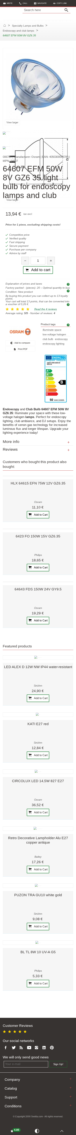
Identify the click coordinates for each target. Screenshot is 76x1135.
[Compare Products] (37, 1131)
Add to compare (22, 343)
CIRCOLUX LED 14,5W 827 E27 (38, 781)
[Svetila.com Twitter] (14, 1048)
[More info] (68, 442)
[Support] (70, 1096)
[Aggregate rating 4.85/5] (15, 1031)
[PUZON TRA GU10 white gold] (38, 886)
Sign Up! (58, 1064)
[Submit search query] (67, 10)
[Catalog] (70, 1088)
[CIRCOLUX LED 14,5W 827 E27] (38, 772)
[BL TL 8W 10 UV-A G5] (38, 943)
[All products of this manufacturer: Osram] (20, 331)
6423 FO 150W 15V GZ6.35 (38, 536)
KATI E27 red (38, 724)
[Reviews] (68, 450)
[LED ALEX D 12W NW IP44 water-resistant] (38, 658)
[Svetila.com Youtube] (29, 1048)
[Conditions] (70, 1105)
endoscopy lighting (53, 343)
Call (25, 3)
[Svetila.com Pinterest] (52, 1048)
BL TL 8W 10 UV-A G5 (38, 952)
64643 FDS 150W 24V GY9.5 (38, 589)
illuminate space (52, 330)
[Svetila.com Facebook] (6, 1048)
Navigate (42, 3)
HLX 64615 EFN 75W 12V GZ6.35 (38, 483)
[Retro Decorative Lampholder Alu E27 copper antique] (38, 829)
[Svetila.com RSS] (22, 1048)
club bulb (48, 339)
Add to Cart (40, 514)
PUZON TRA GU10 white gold (38, 895)
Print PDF (22, 349)
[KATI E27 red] (38, 715)
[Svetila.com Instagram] (37, 1048)
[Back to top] (62, 1131)
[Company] (70, 1079)
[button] (60, 3)
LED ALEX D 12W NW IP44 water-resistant (38, 667)
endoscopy (61, 339)
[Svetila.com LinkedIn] (45, 1048)
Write (10, 3)
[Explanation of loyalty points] (68, 304)
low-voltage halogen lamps (54, 334)
